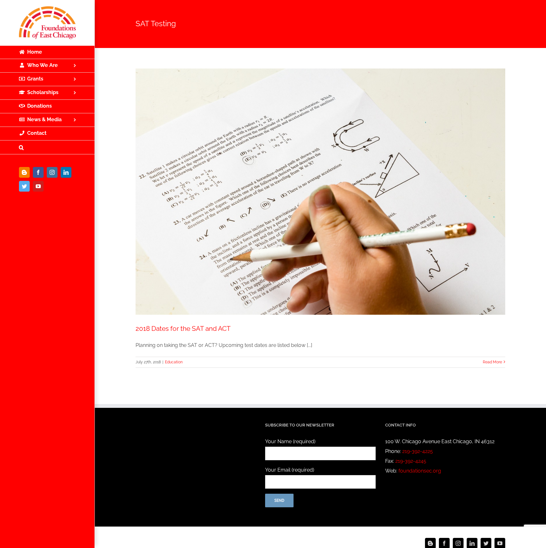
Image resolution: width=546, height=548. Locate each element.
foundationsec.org (419, 471)
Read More (492, 362)
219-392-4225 (417, 451)
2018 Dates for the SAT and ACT (183, 328)
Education (174, 362)
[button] (47, 147)
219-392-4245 (410, 461)
